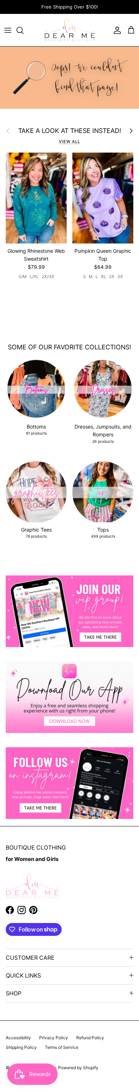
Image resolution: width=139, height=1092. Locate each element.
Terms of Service (61, 1047)
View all (69, 141)
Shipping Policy (21, 1047)
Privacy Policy (53, 1037)
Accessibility (18, 1037)
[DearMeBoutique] (69, 30)
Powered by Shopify (78, 1067)
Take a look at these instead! (69, 130)
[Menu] (8, 30)
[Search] (23, 30)
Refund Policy (90, 1037)
